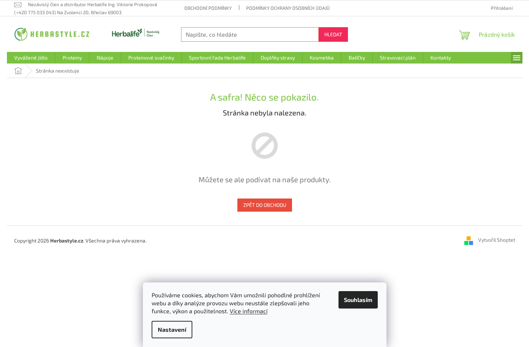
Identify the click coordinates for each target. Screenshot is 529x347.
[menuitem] (31, 58)
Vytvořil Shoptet (496, 240)
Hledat (333, 34)
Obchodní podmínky (208, 8)
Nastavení (172, 329)
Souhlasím (358, 299)
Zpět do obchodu (264, 205)
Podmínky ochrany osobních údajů (288, 8)
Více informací (249, 310)
